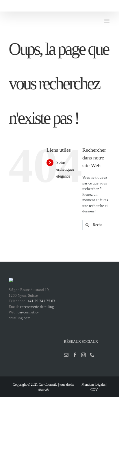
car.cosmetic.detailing (37, 306)
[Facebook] (74, 355)
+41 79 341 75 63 (41, 301)
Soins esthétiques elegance (65, 169)
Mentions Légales (93, 384)
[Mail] (66, 355)
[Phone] (92, 355)
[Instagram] (83, 355)
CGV (94, 390)
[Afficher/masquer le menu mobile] (107, 21)
